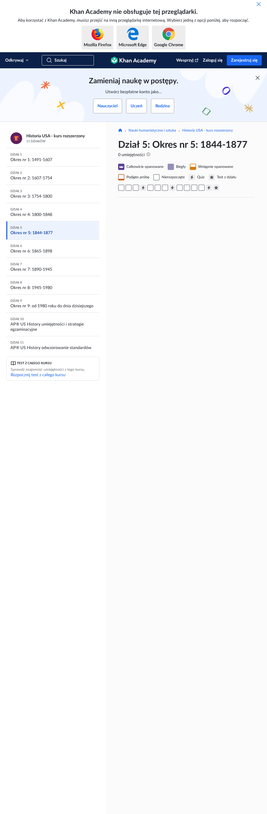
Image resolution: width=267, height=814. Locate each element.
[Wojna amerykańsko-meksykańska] (128, 188)
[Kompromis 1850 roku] (136, 188)
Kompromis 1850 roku (160, 456)
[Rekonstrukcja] (194, 188)
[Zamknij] (258, 4)
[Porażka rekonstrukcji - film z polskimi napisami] (201, 188)
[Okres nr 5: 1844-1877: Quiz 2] (172, 188)
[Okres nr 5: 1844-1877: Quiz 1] (143, 188)
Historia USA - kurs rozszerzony (207, 130)
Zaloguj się (213, 60)
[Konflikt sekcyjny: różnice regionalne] (150, 188)
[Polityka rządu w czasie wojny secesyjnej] (187, 188)
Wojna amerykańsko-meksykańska (177, 361)
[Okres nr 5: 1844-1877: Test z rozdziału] (216, 188)
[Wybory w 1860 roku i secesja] (165, 188)
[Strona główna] (120, 130)
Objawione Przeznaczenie (165, 270)
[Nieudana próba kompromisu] (158, 188)
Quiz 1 (135, 552)
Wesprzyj (184, 60)
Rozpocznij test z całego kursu (38, 375)
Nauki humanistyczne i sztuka (152, 130)
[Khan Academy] (133, 60)
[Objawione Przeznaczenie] (121, 188)
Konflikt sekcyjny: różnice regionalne (180, 619)
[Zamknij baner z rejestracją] (257, 78)
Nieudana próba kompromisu (169, 800)
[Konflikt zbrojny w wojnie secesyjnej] (180, 188)
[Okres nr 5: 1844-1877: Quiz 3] (209, 188)
